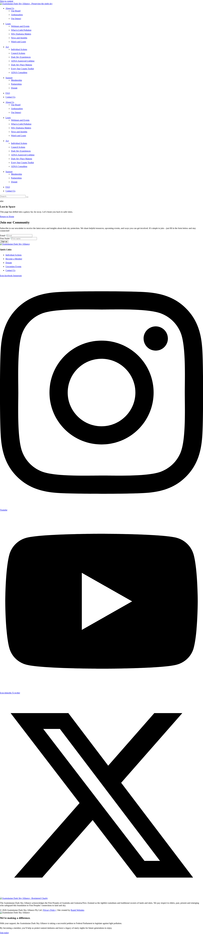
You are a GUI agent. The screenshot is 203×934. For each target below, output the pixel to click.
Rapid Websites (77, 910)
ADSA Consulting (19, 72)
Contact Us (10, 97)
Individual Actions (19, 49)
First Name (5, 238)
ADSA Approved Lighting (22, 61)
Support (9, 78)
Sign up (4, 241)
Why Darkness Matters (21, 34)
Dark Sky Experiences (21, 57)
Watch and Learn (18, 41)
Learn (8, 24)
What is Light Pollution (21, 30)
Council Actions (18, 53)
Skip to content (6, 1)
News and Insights (19, 38)
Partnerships (16, 84)
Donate (14, 88)
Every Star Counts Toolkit (22, 68)
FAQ (8, 93)
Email (3, 235)
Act (7, 47)
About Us (10, 8)
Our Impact (16, 18)
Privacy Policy (49, 910)
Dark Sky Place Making (21, 65)
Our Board (15, 11)
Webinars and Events (20, 26)
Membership (16, 80)
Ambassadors (17, 14)
